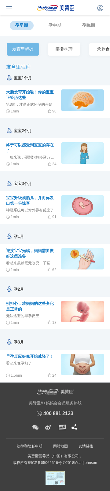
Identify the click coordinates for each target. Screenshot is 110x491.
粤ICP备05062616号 (45, 463)
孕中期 (55, 25)
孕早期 (21, 25)
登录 (99, 7)
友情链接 (86, 446)
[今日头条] (61, 427)
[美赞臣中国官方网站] (55, 7)
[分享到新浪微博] (48, 427)
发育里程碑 (23, 51)
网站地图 (60, 446)
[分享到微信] (35, 427)
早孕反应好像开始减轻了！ (30, 356)
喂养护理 (64, 49)
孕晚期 (88, 25)
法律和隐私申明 (29, 446)
